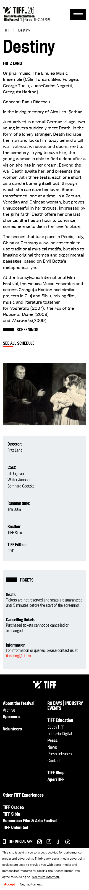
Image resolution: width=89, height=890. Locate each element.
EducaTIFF (55, 727)
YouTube (65, 842)
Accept (9, 884)
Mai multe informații (46, 877)
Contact (54, 761)
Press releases (59, 754)
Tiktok (55, 842)
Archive (9, 710)
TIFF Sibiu (15, 533)
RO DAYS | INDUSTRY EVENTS (65, 706)
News (52, 748)
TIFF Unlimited (15, 828)
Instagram (37, 842)
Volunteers (12, 729)
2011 (11, 551)
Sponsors (11, 717)
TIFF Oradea (13, 808)
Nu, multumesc (31, 884)
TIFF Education (60, 721)
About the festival (18, 704)
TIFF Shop (56, 773)
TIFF (6, 30)
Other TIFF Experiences (23, 795)
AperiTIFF (55, 780)
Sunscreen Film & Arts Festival (30, 821)
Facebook (46, 842)
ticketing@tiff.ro (18, 656)
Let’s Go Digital (59, 734)
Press (52, 741)
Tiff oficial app (20, 841)
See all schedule (18, 343)
